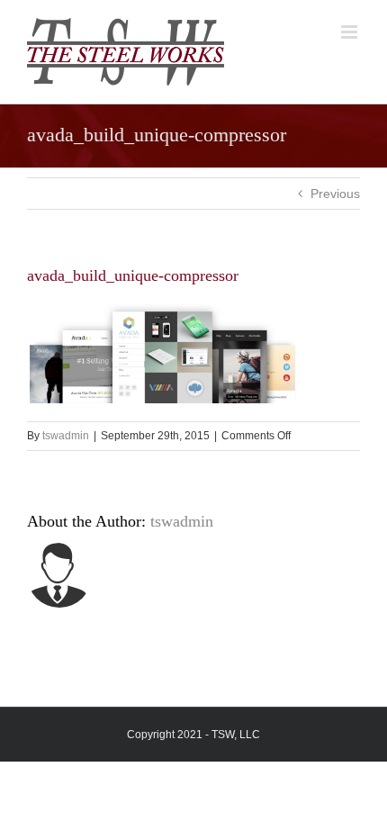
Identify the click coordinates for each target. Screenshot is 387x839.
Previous (335, 193)
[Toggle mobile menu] (350, 32)
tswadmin (65, 435)
